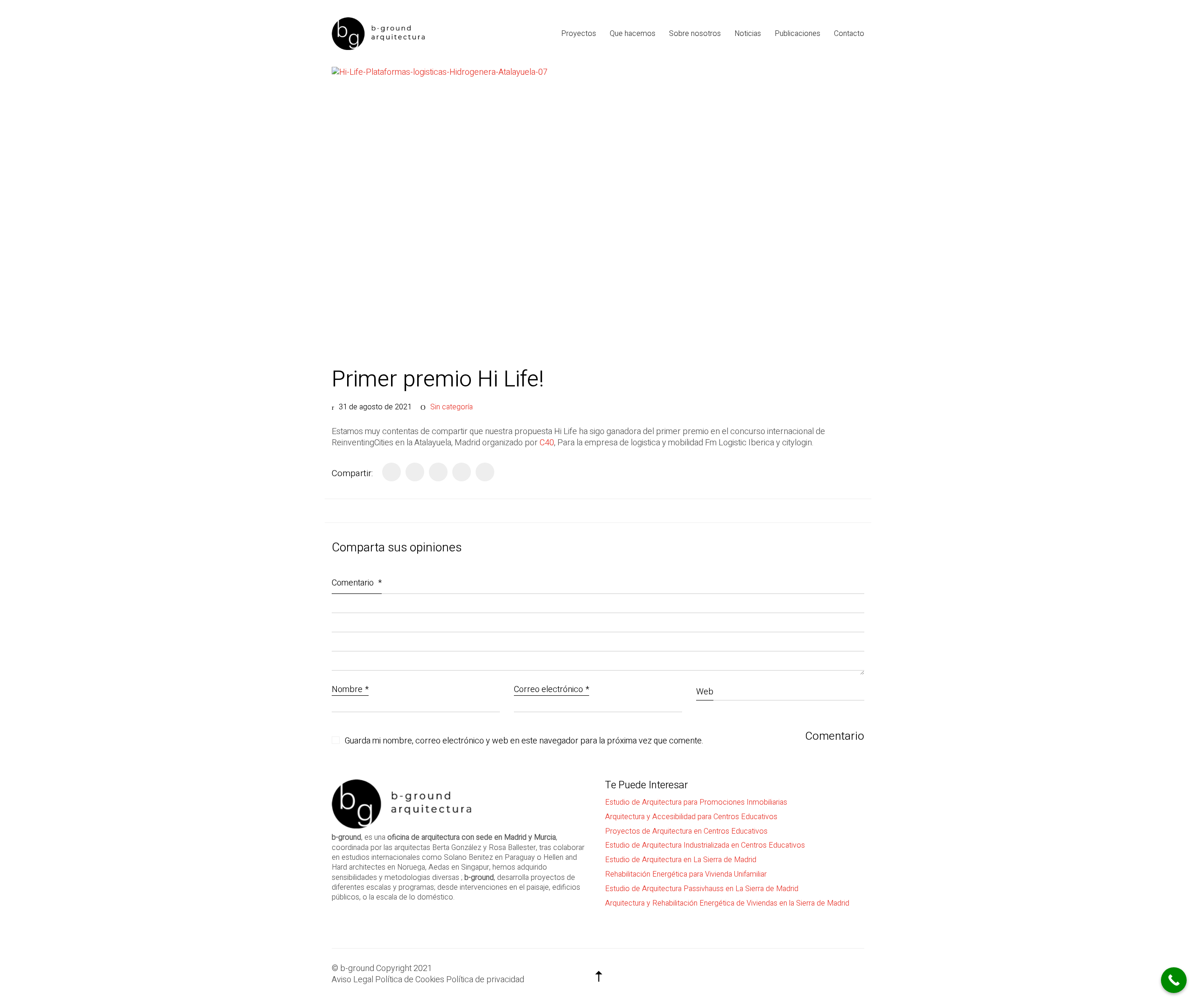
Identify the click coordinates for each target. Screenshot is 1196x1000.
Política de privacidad (485, 980)
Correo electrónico (551, 690)
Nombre (350, 690)
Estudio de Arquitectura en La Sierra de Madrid (680, 860)
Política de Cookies (409, 980)
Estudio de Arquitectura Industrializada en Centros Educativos (705, 845)
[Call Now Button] (1174, 980)
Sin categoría (451, 407)
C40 (547, 442)
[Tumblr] (485, 472)
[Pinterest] (461, 472)
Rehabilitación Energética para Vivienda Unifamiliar (686, 874)
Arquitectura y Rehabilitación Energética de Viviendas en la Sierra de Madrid (727, 903)
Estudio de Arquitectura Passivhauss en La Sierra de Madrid (701, 889)
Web (704, 692)
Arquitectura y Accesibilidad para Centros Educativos (691, 817)
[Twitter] (415, 472)
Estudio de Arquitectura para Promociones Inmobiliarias (696, 802)
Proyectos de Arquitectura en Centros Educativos (686, 831)
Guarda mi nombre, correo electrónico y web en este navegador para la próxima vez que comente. (524, 741)
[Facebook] (391, 472)
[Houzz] (855, 972)
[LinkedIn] (438, 472)
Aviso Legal (352, 980)
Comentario (357, 583)
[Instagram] (831, 972)
